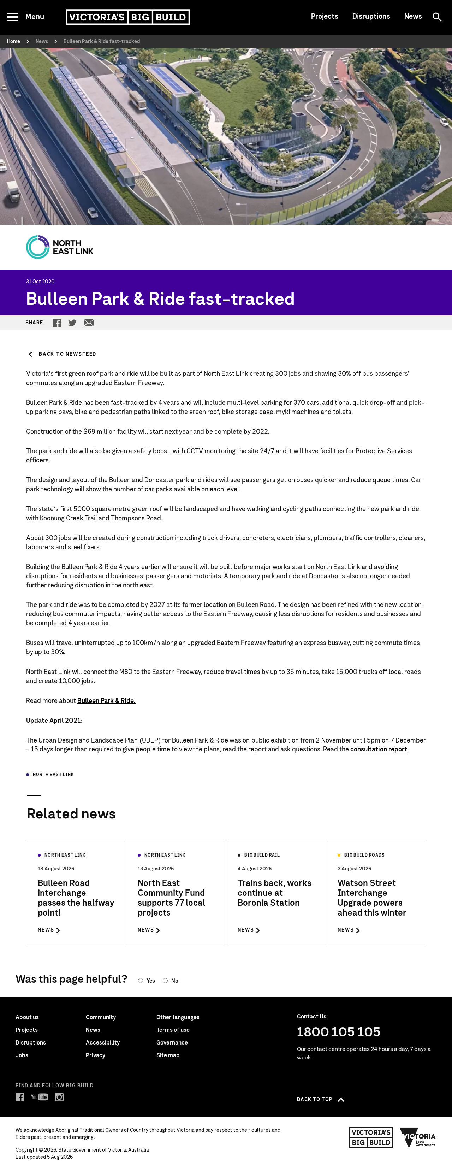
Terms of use (173, 1030)
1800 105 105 (339, 1032)
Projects (324, 16)
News (413, 16)
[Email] (89, 322)
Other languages (178, 1017)
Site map (168, 1055)
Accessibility (103, 1043)
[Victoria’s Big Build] (128, 17)
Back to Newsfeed (67, 354)
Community (101, 1017)
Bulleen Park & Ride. (106, 701)
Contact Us (311, 1016)
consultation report (378, 749)
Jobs (22, 1055)
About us (27, 1017)
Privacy (95, 1055)
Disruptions (371, 16)
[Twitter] (72, 322)
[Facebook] (57, 323)
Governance (172, 1043)
